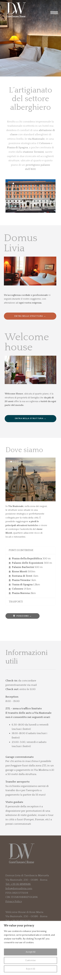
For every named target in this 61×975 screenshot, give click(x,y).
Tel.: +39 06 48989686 (18, 884)
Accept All (30, 952)
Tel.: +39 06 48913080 (18, 920)
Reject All (30, 969)
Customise (30, 960)
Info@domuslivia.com (18, 888)
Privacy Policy (13, 901)
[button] (55, 12)
